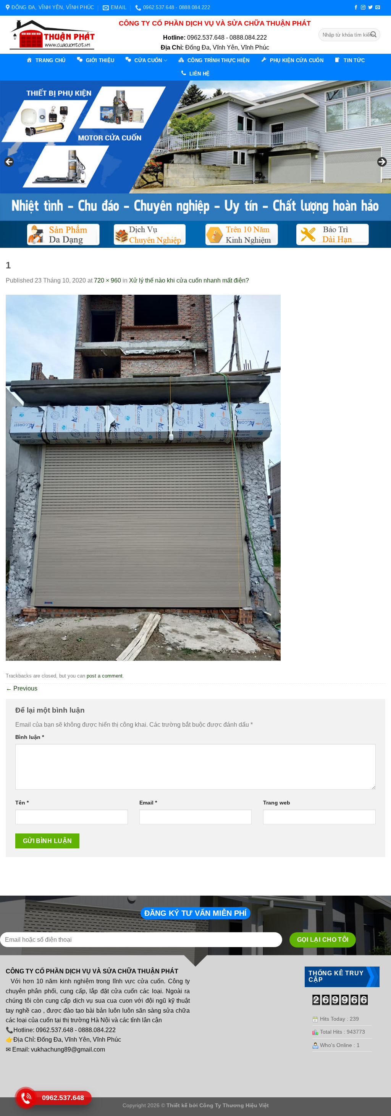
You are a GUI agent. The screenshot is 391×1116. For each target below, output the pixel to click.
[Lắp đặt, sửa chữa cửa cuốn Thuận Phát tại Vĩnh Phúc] (54, 35)
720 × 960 (107, 280)
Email (148, 803)
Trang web (276, 803)
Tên (22, 803)
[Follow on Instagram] (363, 7)
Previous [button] (9, 162)
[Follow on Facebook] (356, 7)
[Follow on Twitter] (370, 7)
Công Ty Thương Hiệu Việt (234, 1105)
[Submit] (373, 34)
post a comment (105, 676)
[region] (195, 164)
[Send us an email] (377, 7)
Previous (21, 688)
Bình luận (29, 737)
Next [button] (381, 162)
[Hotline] (26, 1098)
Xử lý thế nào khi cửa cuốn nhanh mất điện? (189, 280)
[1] (143, 477)
